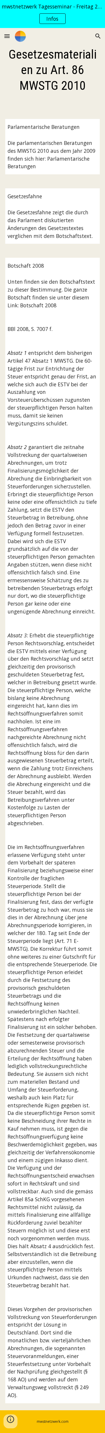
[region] (52, 14)
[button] (7, 36)
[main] (52, 70)
